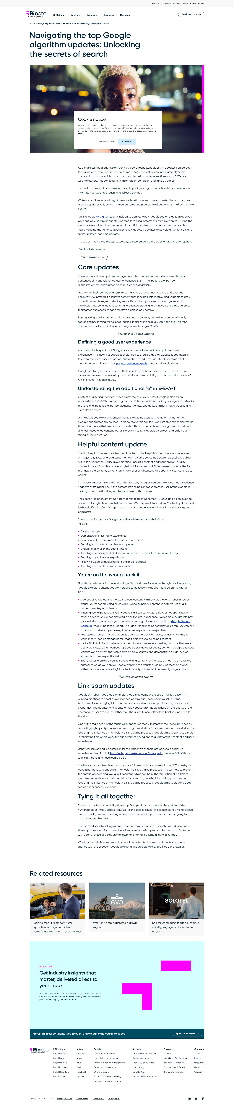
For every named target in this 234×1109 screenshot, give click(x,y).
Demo (193, 3)
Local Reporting (61, 1072)
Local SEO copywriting (143, 1062)
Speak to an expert (185, 1033)
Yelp (79, 1067)
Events (176, 3)
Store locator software (105, 1067)
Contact (166, 3)
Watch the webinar (90, 257)
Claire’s (167, 1053)
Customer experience (104, 1053)
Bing (79, 1062)
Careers (198, 1072)
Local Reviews (60, 1062)
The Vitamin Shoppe (173, 1072)
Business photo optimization (107, 1081)
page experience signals (131, 363)
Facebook (81, 1072)
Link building (138, 1067)
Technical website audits (144, 1076)
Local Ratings (60, 1067)
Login (201, 3)
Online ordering (101, 1072)
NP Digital (101, 216)
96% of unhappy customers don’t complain (136, 753)
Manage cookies (64, 1099)
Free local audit (189, 14)
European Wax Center (174, 1067)
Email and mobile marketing (107, 1076)
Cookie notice (82, 1099)
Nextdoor (81, 1076)
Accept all (127, 141)
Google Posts (138, 1072)
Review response (140, 1058)
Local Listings (59, 1053)
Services (136, 1049)
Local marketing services (144, 1053)
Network (81, 1049)
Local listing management (106, 1058)
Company (125, 15)
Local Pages (59, 1058)
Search (156, 3)
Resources (109, 15)
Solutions (75, 15)
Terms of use (98, 1099)
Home (32, 23)
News (185, 3)
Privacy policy (114, 1099)
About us (198, 1053)
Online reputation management (109, 1062)
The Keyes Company (174, 1062)
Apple (79, 1058)
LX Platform (58, 15)
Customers (92, 15)
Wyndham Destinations (175, 1058)
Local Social (59, 1076)
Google (80, 1053)
